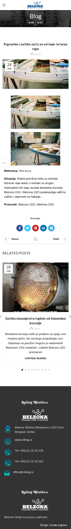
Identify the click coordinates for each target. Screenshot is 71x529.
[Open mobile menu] (4, 5)
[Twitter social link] (27, 228)
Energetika (27, 312)
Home (31, 23)
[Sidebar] (4, 163)
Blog (40, 23)
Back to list (35, 239)
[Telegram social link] (51, 228)
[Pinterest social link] (35, 228)
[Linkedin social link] (43, 228)
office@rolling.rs (23, 472)
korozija (35, 218)
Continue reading (35, 358)
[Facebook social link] (19, 228)
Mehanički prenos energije (39, 36)
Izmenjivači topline (46, 312)
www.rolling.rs (23, 439)
